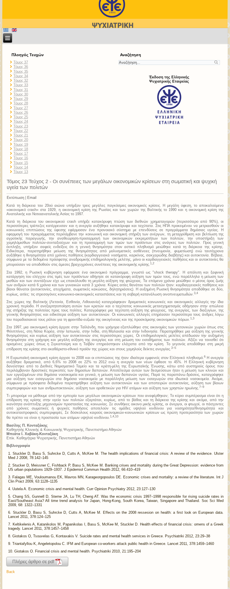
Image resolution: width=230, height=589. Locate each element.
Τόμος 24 (20, 121)
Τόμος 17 (20, 153)
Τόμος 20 (20, 140)
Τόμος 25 (20, 117)
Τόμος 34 (20, 76)
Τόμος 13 (20, 172)
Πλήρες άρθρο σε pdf (33, 561)
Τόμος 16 (20, 158)
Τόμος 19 (20, 144)
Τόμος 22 (20, 131)
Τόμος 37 (20, 62)
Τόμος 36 (20, 67)
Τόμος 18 (20, 149)
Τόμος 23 (20, 126)
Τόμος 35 (20, 71)
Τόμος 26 (20, 112)
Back (10, 572)
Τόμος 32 (20, 80)
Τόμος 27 (20, 108)
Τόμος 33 (20, 85)
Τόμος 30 (20, 94)
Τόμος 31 (20, 90)
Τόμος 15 (20, 163)
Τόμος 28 (20, 103)
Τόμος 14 (20, 167)
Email (31, 197)
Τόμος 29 (20, 99)
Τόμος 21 (20, 135)
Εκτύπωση (15, 197)
